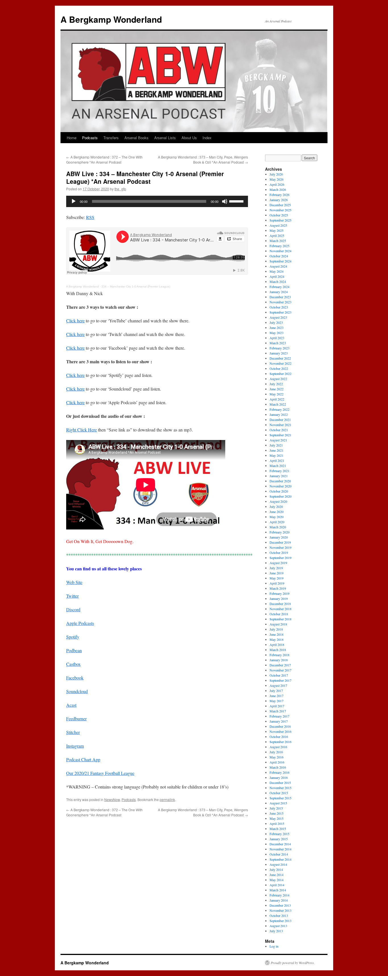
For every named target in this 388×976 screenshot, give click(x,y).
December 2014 (280, 844)
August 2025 (278, 225)
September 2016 (280, 741)
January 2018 (279, 660)
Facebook (75, 678)
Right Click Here (81, 430)
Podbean (74, 650)
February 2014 (279, 895)
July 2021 (276, 445)
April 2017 (277, 706)
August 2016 (278, 746)
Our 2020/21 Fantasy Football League (100, 773)
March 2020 (278, 527)
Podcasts (90, 137)
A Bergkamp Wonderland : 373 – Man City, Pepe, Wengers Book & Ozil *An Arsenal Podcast (203, 159)
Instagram (75, 746)
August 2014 (278, 864)
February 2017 (279, 716)
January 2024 (279, 291)
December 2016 (280, 726)
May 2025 (276, 230)
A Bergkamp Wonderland (111, 19)
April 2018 (277, 644)
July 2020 (276, 506)
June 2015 (276, 813)
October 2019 (279, 552)
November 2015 (280, 787)
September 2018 (280, 619)
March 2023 (278, 343)
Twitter (72, 596)
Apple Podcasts (80, 623)
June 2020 (276, 511)
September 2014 (280, 859)
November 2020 (280, 486)
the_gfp (120, 188)
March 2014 (278, 890)
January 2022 (279, 414)
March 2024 (278, 281)
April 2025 (277, 235)
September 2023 (280, 312)
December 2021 (280, 419)
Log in (274, 946)
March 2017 (278, 711)
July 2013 (276, 931)
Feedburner (76, 718)
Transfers (111, 137)
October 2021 (279, 429)
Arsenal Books (136, 137)
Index (207, 137)
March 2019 (278, 588)
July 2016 (276, 752)
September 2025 (280, 220)
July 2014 (276, 869)
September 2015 (280, 798)
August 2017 (278, 685)
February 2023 (279, 348)
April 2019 (277, 583)
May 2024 (276, 271)
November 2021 (280, 424)
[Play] (73, 201)
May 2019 (276, 578)
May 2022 (276, 394)
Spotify (72, 637)
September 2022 (280, 373)
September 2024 (280, 261)
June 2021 (276, 450)
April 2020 (277, 522)
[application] (157, 201)
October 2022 (279, 368)
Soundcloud (77, 691)
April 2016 (277, 762)
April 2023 (277, 337)
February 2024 (279, 286)
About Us (189, 137)
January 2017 (279, 721)
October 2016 (279, 736)
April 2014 (277, 885)
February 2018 (279, 654)
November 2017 (280, 670)
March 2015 (278, 828)
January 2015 (279, 839)
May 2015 (276, 818)
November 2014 (280, 849)
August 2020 (278, 501)
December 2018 (280, 603)
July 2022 (276, 383)
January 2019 (279, 598)
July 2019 (276, 568)
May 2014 (276, 879)
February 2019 (279, 593)
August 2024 (278, 266)
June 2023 (276, 327)
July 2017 (276, 690)
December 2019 (280, 542)
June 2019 (276, 573)
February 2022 (279, 409)
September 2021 (280, 435)
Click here (75, 321)
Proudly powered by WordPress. (293, 962)
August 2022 (278, 378)
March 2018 (278, 649)
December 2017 (280, 665)
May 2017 (276, 700)
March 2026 (278, 189)
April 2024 (277, 276)
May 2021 (276, 455)
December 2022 (280, 358)
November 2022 (280, 363)
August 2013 (278, 925)
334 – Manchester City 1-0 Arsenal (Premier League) (135, 286)
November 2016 (280, 731)
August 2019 (278, 562)
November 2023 (280, 302)
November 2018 (280, 608)
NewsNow (112, 799)
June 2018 (276, 634)
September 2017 (280, 680)
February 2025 (279, 245)
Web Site (74, 582)
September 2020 (280, 496)
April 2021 (277, 460)
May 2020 (276, 516)
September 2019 (280, 557)
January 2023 (279, 353)
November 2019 (280, 547)
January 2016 (279, 777)
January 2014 (279, 900)
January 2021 (279, 476)
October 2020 (279, 491)
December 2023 (280, 297)
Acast (71, 705)
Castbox (73, 664)
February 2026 (279, 194)
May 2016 (276, 757)
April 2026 (277, 184)
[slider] (237, 201)
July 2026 (276, 174)
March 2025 (278, 240)
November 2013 (280, 910)
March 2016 (278, 767)
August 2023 (278, 317)
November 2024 (280, 251)
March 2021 (278, 465)
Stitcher (73, 732)
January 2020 (279, 537)
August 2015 (278, 803)
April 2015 (277, 823)
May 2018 (276, 639)
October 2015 (279, 793)
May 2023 (276, 332)
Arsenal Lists (165, 137)
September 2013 (280, 920)
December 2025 (280, 205)
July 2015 (276, 808)
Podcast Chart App (83, 759)
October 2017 (279, 675)
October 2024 (279, 256)
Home (71, 137)
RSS (90, 217)
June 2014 (276, 874)
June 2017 (276, 695)
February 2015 (279, 833)
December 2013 (280, 905)
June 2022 (276, 389)
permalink (167, 799)
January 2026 (279, 199)
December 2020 (280, 481)
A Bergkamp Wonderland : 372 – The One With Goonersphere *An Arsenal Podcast (104, 159)
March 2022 (278, 404)
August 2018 (278, 624)
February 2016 (279, 772)
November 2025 (280, 210)
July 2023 (276, 322)
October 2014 (279, 854)
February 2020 (279, 532)
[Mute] (225, 201)
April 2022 (277, 399)
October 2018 (279, 614)
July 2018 (276, 629)
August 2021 (278, 440)
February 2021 (279, 470)
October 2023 (279, 307)
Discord (73, 609)
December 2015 (280, 782)
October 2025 (279, 215)
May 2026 (276, 179)
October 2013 (279, 915)
